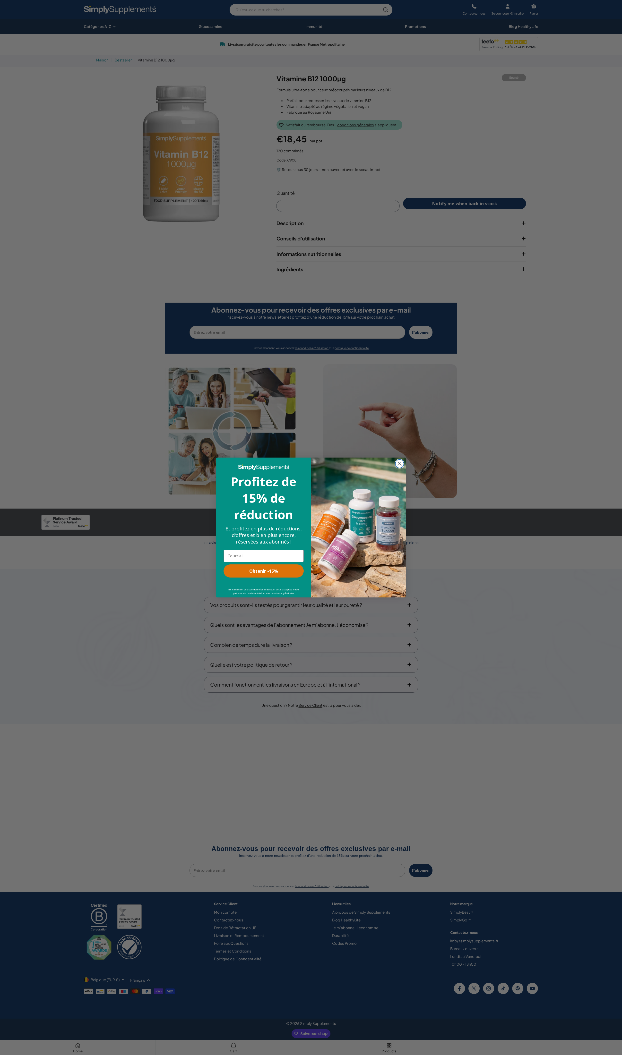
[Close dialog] (399, 463)
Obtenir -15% (263, 571)
